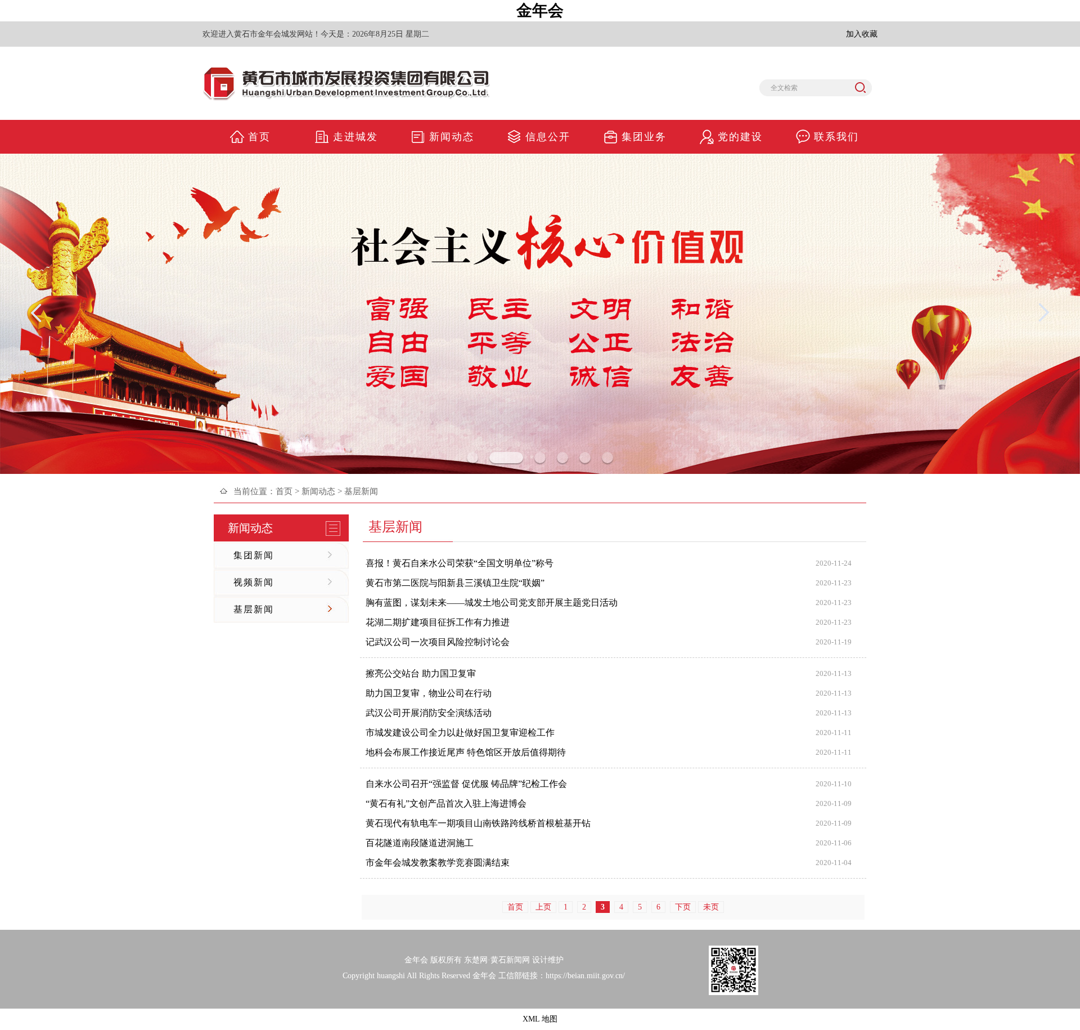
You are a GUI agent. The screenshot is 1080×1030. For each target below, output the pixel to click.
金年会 (540, 10)
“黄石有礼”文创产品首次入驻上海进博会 (446, 803)
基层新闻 (253, 609)
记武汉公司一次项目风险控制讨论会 (438, 642)
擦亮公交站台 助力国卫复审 (421, 673)
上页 (543, 907)
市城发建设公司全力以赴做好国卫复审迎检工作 (460, 732)
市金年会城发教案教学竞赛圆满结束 (438, 862)
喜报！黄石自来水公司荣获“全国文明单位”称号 (460, 563)
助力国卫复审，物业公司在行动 (429, 693)
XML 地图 (540, 1019)
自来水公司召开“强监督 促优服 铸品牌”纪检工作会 (466, 784)
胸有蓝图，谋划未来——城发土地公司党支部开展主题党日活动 (492, 602)
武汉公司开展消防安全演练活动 (429, 713)
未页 (711, 907)
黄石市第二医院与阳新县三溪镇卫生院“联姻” (455, 583)
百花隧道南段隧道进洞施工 (420, 843)
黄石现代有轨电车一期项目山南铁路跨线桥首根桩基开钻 (478, 823)
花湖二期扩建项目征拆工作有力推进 (438, 622)
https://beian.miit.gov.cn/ (585, 975)
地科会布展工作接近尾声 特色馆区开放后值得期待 (466, 752)
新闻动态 (318, 491)
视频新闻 (253, 582)
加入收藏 (862, 34)
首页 (284, 491)
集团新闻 (253, 555)
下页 (683, 907)
